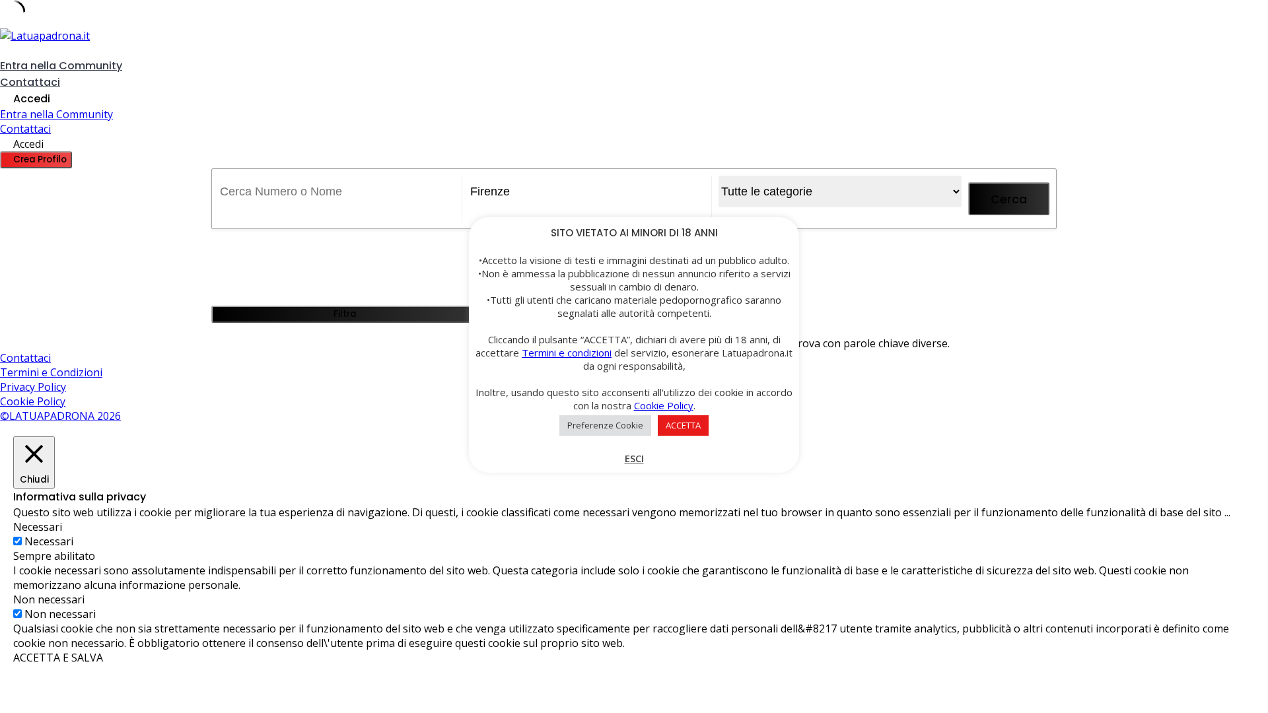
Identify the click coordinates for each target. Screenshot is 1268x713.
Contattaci (30, 82)
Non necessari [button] (49, 599)
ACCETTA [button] (683, 425)
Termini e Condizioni (51, 372)
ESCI (634, 458)
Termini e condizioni (567, 352)
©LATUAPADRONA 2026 (60, 416)
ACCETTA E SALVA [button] (58, 657)
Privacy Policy (33, 387)
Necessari (48, 541)
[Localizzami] (473, 214)
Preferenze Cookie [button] (605, 425)
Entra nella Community (61, 65)
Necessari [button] (37, 527)
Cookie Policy (32, 401)
